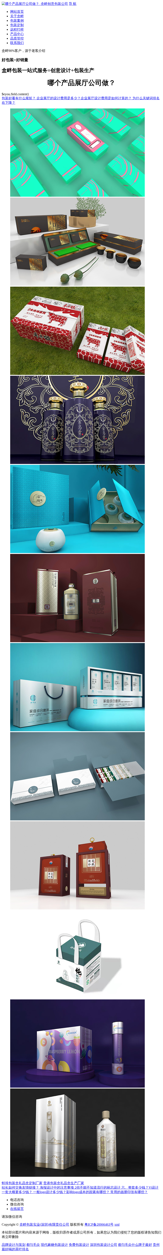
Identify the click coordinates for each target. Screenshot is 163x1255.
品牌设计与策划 (13, 1244)
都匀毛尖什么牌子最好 (135, 1244)
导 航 (72, 4)
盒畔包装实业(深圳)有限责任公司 (44, 1224)
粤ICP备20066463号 (99, 1224)
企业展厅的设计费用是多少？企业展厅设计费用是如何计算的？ (84, 98)
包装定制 (17, 25)
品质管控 (17, 38)
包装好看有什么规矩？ (19, 98)
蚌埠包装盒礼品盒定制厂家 (22, 1183)
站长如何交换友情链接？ (21, 1187)
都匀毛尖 (33, 1244)
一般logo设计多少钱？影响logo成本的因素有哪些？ (71, 1192)
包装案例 (17, 20)
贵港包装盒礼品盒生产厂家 (63, 1183)
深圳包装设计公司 (103, 1244)
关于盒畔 (17, 16)
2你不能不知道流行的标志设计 (98, 1187)
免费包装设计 (79, 1244)
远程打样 (17, 29)
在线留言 (17, 1209)
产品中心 (17, 34)
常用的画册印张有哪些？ (129, 1192)
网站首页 (17, 11)
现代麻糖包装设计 (54, 1244)
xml (116, 1224)
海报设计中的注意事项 (57, 1187)
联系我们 (17, 43)
